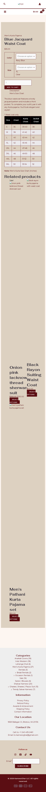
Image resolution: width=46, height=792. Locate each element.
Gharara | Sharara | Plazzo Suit (22, 687)
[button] (4, 4)
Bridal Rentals (23, 673)
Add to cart (13, 87)
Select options (14, 401)
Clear (18, 74)
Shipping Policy (23, 709)
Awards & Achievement (23, 706)
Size (9, 70)
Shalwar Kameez (21, 684)
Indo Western (21, 661)
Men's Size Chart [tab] (17, 93)
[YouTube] (31, 754)
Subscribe (23, 766)
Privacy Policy (23, 700)
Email (9, 761)
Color (9, 58)
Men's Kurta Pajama (13, 36)
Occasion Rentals (22, 675)
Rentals (22, 670)
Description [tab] (14, 91)
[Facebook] (20, 754)
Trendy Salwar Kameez (22, 689)
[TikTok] (26, 754)
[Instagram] (15, 754)
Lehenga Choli (22, 664)
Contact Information (23, 712)
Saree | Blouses (21, 681)
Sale (21, 678)
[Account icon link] (40, 4)
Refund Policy (23, 703)
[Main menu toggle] (4, 11)
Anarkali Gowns (21, 658)
